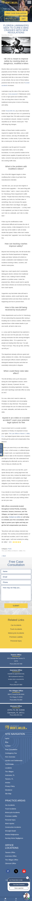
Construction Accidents (13, 827)
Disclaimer (8, 790)
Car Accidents (16, 625)
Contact (7, 746)
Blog (6, 742)
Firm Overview (10, 757)
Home (7, 738)
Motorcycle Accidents (16, 633)
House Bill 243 (10, 111)
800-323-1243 (11, 19)
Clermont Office (10, 863)
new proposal (13, 94)
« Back (4, 556)
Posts (9, 549)
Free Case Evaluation (16, 13)
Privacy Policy (10, 786)
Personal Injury (16, 641)
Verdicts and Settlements (13, 760)
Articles (7, 782)
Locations (8, 768)
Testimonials (9, 764)
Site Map (8, 793)
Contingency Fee (11, 753)
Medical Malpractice (12, 834)
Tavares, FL (9, 779)
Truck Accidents (16, 629)
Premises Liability (16, 637)
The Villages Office (11, 860)
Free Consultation (11, 749)
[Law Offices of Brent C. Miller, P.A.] (10, 2)
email (5, 900)
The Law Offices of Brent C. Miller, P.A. (14, 551)
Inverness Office (10, 856)
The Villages (9, 771)
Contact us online (15, 517)
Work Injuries (9, 823)
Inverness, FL (10, 775)
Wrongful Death (10, 831)
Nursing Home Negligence (14, 838)
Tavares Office (10, 852)
